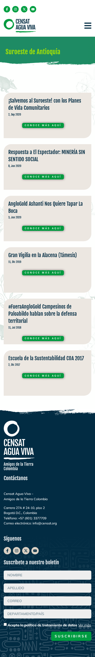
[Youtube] (33, 9)
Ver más (84, 625)
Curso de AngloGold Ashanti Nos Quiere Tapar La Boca (47, 219)
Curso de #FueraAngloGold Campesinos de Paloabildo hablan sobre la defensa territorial (47, 322)
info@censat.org (45, 523)
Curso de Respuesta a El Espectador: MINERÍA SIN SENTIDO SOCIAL (47, 168)
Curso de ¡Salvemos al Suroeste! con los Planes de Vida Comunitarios (47, 116)
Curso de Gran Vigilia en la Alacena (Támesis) (47, 271)
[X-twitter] (24, 9)
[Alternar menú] (87, 26)
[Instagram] (15, 9)
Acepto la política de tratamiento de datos (49, 625)
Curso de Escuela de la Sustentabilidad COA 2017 (47, 374)
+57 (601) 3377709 (32, 518)
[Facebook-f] (7, 9)
